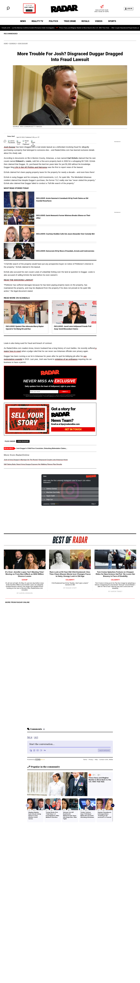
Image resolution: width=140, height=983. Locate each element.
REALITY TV (37, 21)
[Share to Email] (33, 141)
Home (6, 43)
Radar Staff (11, 136)
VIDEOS (98, 21)
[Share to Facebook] (11, 141)
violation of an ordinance (66, 359)
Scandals (12, 43)
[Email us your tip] (29, 13)
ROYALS (85, 21)
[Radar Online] (64, 8)
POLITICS (53, 21)
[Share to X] (19, 141)
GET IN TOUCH (73, 429)
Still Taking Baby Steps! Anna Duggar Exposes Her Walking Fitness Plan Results (33, 464)
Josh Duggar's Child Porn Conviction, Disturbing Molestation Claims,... (41, 448)
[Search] (8, 9)
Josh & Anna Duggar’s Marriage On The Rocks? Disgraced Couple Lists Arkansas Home (36, 460)
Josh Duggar (23, 43)
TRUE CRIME (70, 21)
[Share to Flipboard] (26, 141)
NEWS (23, 21)
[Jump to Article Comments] (5, 141)
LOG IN (129, 8)
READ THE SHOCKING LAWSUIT (18, 280)
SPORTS (112, 21)
